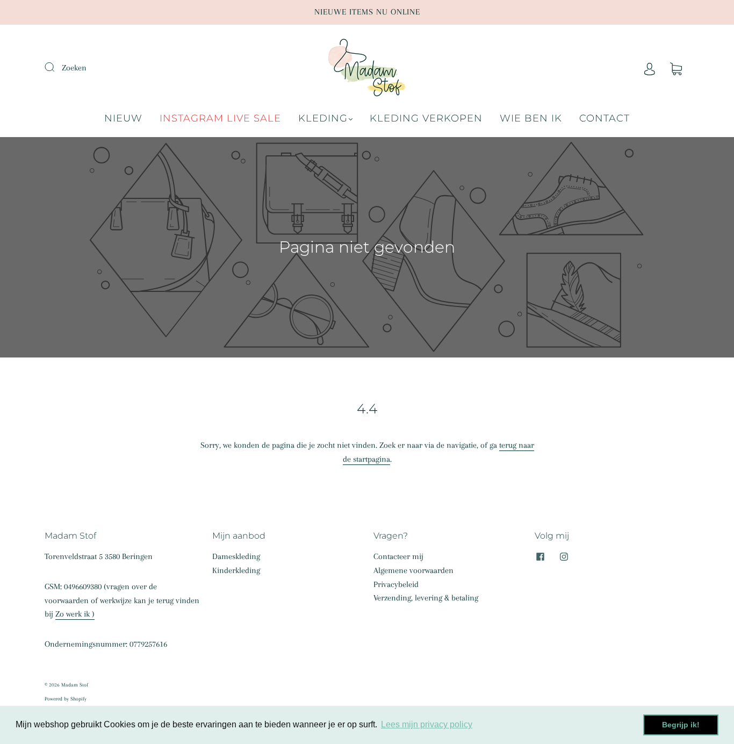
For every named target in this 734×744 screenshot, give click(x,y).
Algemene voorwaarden (413, 570)
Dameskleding (236, 556)
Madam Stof (74, 685)
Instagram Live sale (220, 118)
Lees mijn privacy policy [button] (426, 724)
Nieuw (123, 118)
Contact (604, 118)
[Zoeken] (56, 66)
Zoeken (74, 68)
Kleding (323, 118)
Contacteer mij (398, 556)
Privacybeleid (396, 584)
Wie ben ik (531, 118)
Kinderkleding (236, 570)
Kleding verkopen (426, 118)
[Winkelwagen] (676, 67)
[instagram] (563, 556)
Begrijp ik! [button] (681, 724)
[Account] (650, 67)
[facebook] (540, 556)
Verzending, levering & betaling (425, 598)
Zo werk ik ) (75, 614)
